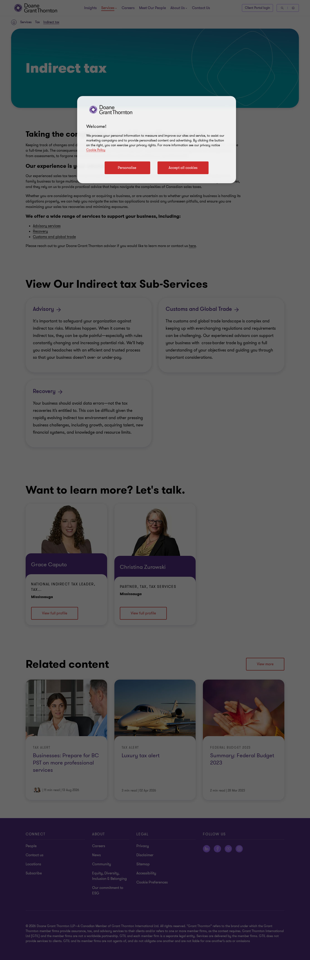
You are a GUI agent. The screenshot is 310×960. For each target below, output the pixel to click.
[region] (156, 139)
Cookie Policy (95, 150)
